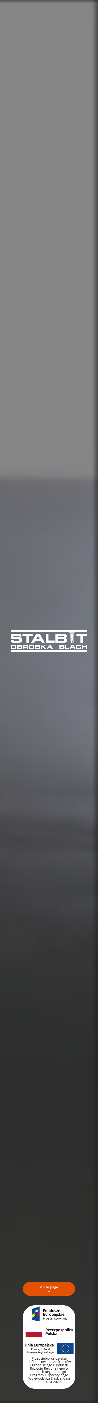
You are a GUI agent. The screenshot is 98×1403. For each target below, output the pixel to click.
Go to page (49, 1287)
